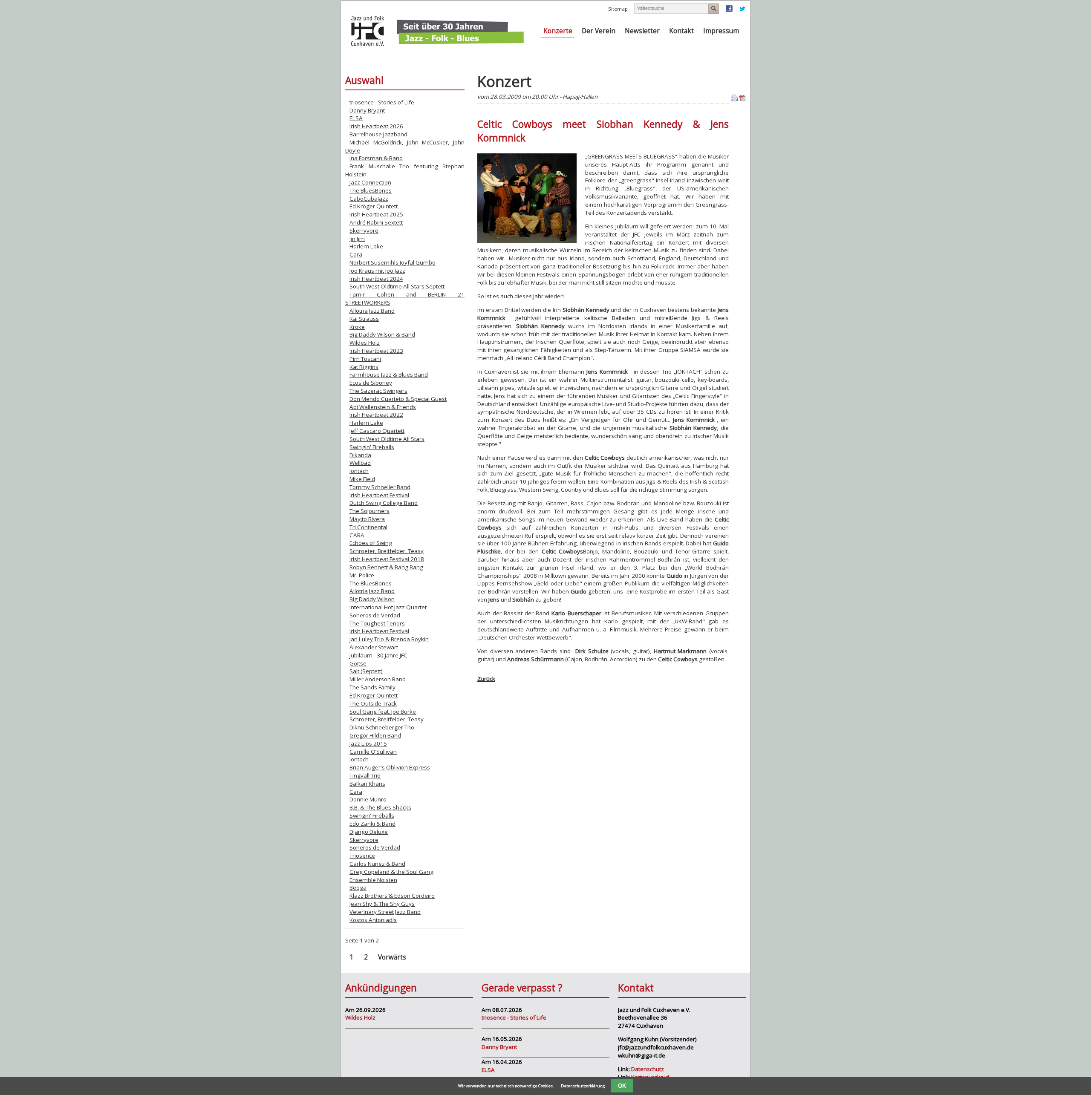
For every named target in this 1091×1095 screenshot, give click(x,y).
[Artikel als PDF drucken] (742, 99)
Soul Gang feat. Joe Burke (382, 711)
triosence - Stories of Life (381, 102)
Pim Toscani (365, 359)
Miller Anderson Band (377, 679)
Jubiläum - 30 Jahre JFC (378, 655)
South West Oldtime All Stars (386, 439)
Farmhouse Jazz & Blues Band (388, 374)
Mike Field (362, 479)
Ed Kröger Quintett (373, 206)
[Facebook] (729, 10)
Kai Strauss (364, 319)
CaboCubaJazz (368, 198)
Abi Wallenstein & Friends (382, 407)
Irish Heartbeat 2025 (376, 214)
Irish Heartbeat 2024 (376, 278)
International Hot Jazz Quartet (388, 607)
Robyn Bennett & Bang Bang (386, 567)
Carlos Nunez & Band (377, 863)
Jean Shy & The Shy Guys (382, 904)
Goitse (358, 663)
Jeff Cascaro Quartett (376, 431)
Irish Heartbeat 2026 (376, 126)
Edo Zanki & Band (372, 823)
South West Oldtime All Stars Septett (396, 286)
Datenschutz (647, 1069)
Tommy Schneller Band (379, 487)
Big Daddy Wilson (372, 599)
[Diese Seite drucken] (734, 99)
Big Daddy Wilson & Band (382, 334)
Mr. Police (361, 575)
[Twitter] (742, 10)
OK (622, 1086)
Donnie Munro (368, 799)
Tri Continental (368, 527)
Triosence (362, 855)
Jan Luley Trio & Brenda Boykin (389, 639)
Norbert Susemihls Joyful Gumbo (392, 262)
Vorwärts (392, 957)
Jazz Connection (370, 182)
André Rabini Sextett (376, 222)
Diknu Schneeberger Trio (381, 727)
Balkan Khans (367, 783)
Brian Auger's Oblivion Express (389, 767)
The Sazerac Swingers (378, 391)
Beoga (358, 887)
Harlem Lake (366, 246)
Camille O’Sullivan (373, 751)
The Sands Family (372, 687)
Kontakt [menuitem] (681, 30)
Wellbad (360, 463)
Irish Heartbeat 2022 (376, 414)
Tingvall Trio (365, 775)
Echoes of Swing (370, 543)
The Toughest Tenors (377, 623)
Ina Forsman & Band (376, 158)
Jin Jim (357, 238)
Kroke (357, 327)
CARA (356, 535)
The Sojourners (369, 511)
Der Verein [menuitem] (598, 30)
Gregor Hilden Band (375, 735)
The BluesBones (370, 190)
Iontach (359, 471)
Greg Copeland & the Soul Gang (391, 872)
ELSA (356, 118)
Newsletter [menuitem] (642, 30)
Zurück (486, 679)
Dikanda (360, 455)
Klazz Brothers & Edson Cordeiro (392, 895)
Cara (355, 254)
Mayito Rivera (367, 519)
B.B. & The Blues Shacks (380, 807)
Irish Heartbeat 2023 (376, 350)
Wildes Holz (364, 342)
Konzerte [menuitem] (557, 30)
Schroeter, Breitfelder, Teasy (386, 551)
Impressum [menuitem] (721, 30)
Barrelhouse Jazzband (378, 134)
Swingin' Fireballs (371, 447)
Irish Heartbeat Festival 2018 (386, 559)
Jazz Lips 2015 (368, 743)
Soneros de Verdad (374, 615)
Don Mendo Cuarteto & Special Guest (398, 399)
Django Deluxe (368, 832)
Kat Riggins (363, 367)
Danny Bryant (367, 110)
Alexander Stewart (373, 647)
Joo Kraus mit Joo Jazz (377, 270)
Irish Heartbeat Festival (379, 495)
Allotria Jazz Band (372, 310)
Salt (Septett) (366, 671)
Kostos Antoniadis (373, 920)
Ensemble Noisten (373, 880)
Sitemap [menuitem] (618, 9)
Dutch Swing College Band (383, 503)
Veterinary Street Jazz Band (385, 912)
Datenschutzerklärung (583, 1086)
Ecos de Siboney (370, 382)
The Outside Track (373, 703)
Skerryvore (363, 230)
